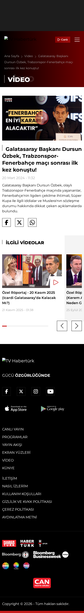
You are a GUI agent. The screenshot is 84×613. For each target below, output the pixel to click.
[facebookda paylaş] (6, 222)
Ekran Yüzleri (16, 452)
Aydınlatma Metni (19, 517)
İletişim (9, 478)
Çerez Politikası (18, 509)
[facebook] (6, 391)
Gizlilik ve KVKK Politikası (27, 502)
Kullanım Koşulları (21, 494)
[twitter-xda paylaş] (19, 222)
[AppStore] (16, 408)
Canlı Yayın (13, 429)
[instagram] (35, 391)
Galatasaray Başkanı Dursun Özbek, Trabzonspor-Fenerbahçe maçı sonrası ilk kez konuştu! (38, 62)
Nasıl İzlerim (15, 486)
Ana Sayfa (12, 56)
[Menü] (77, 39)
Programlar (15, 437)
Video (29, 56)
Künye (8, 468)
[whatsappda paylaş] (32, 222)
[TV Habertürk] (20, 39)
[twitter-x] (21, 391)
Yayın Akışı (12, 445)
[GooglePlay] (52, 408)
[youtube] (50, 391)
